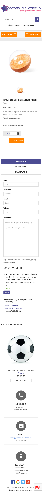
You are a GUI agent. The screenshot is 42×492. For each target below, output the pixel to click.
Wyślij (7, 292)
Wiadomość (7, 217)
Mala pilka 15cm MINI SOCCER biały (21, 370)
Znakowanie (21, 172)
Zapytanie (21, 161)
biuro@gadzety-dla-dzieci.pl (20, 438)
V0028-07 (6, 103)
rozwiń (8, 288)
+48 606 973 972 (15, 311)
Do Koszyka (22, 380)
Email (5, 199)
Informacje (21, 166)
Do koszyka (18, 141)
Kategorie (7, 34)
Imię (5, 180)
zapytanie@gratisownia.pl (14, 308)
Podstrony (34, 34)
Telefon (6, 208)
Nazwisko (7, 189)
